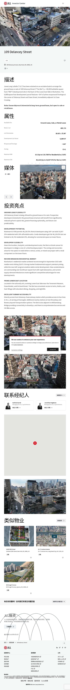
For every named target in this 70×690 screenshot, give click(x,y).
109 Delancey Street (22, 642)
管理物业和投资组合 (36, 661)
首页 (5, 642)
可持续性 (60, 661)
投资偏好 (6, 664)
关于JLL (60, 656)
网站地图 (6, 666)
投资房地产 (34, 659)
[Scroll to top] (64, 643)
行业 (32, 668)
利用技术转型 (34, 666)
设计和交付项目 (35, 664)
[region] (35, 345)
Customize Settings (17, 350)
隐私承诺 (30, 681)
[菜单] (63, 3)
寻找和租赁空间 (35, 656)
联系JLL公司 (61, 659)
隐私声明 (23, 681)
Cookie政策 (44, 681)
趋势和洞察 (34, 671)
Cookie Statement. (18, 344)
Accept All (53, 349)
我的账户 (6, 659)
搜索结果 (11, 642)
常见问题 (6, 656)
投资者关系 (61, 664)
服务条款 (37, 681)
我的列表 (6, 661)
